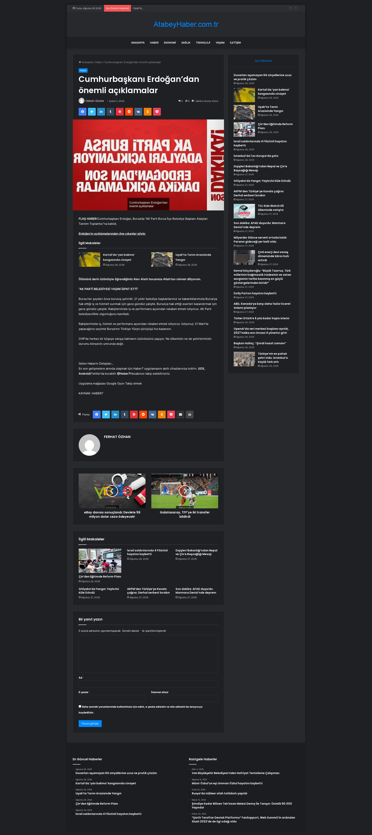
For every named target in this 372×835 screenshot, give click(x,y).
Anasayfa (138, 42)
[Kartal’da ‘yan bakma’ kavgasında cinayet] (89, 259)
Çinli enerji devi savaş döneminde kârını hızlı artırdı (273, 256)
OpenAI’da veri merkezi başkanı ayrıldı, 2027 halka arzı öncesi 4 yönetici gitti (261, 331)
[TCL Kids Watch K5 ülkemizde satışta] (244, 211)
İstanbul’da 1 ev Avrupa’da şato (256, 156)
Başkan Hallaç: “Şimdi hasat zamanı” (260, 343)
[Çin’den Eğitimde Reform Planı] (100, 561)
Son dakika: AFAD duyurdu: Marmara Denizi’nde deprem (196, 591)
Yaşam (220, 42)
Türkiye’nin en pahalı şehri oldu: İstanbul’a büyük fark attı (273, 358)
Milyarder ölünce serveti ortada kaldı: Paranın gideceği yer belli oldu (260, 240)
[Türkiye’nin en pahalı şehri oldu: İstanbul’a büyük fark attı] (244, 359)
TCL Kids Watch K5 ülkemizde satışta (271, 208)
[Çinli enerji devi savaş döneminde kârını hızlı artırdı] (244, 257)
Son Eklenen (263, 61)
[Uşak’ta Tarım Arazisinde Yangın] (162, 259)
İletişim (235, 42)
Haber (154, 42)
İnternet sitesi (159, 692)
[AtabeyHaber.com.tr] (186, 24)
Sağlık (185, 42)
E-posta (84, 692)
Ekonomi (170, 42)
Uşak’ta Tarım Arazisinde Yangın (152, 8)
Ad (81, 677)
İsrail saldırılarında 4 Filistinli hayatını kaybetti (147, 552)
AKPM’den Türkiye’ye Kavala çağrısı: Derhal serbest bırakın (148, 591)
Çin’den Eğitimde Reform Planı (100, 576)
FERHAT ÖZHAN (95, 101)
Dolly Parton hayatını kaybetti (255, 293)
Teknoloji (203, 42)
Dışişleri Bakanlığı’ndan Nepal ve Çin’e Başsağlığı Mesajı (196, 552)
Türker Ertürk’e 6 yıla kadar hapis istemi (261, 318)
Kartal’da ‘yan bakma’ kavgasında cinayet (273, 92)
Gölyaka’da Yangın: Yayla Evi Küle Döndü (99, 591)
